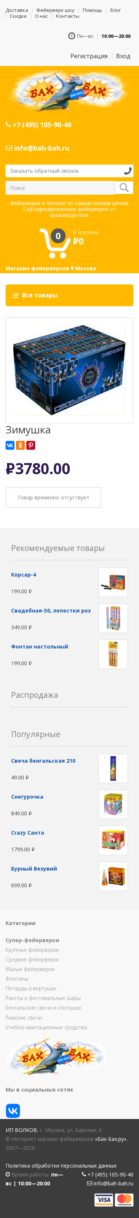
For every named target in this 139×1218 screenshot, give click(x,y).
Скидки (18, 16)
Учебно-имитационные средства (46, 1027)
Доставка (17, 10)
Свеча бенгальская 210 (43, 760)
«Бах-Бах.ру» (110, 1138)
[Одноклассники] (20, 445)
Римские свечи (24, 1017)
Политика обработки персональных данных (61, 1165)
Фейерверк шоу (55, 10)
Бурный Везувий (34, 868)
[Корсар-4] (113, 581)
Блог (115, 10)
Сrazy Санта (27, 832)
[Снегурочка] (113, 803)
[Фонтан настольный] (113, 653)
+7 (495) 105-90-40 (41, 124)
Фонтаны (17, 978)
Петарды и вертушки (31, 988)
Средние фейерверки (32, 959)
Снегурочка (27, 796)
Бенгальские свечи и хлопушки (43, 1007)
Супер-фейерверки (32, 940)
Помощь (92, 10)
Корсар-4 (23, 574)
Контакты (67, 16)
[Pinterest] (30, 445)
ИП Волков (21, 1129)
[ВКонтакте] (10, 445)
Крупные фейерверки (32, 949)
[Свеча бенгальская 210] (113, 767)
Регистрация (88, 56)
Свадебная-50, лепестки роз (51, 610)
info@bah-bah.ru (40, 147)
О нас (41, 16)
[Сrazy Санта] (113, 839)
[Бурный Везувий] (113, 875)
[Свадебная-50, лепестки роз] (113, 617)
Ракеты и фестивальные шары (43, 997)
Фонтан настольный (39, 646)
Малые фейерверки (30, 969)
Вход (123, 56)
